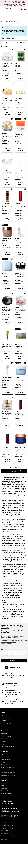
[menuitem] (21, 8)
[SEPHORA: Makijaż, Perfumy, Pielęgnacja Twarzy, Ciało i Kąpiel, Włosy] (8, 8)
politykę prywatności (6, 643)
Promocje (16, 816)
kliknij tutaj (16, 815)
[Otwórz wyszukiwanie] (18, 9)
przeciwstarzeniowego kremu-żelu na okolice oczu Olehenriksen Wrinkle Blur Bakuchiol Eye (13, 526)
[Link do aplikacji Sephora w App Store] (15, 811)
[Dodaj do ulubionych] (12, 49)
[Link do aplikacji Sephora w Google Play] (6, 811)
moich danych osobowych (8, 642)
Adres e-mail (4, 649)
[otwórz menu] (2, 9)
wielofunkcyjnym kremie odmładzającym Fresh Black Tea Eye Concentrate (13, 616)
